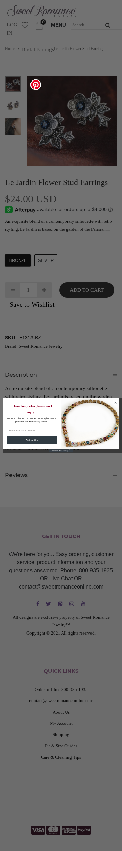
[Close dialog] (115, 402)
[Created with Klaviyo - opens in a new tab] (61, 451)
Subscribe (32, 440)
